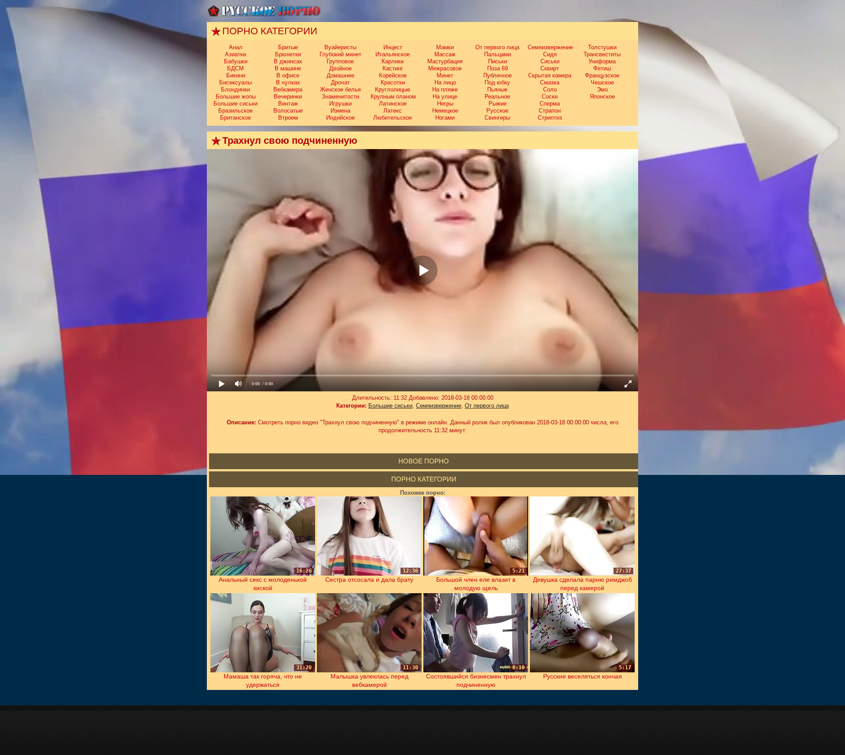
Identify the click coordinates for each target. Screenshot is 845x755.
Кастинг (392, 68)
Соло (550, 89)
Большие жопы (236, 96)
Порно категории (423, 479)
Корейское (393, 75)
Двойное (340, 68)
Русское (497, 110)
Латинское (393, 103)
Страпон (550, 110)
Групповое (340, 61)
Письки (497, 61)
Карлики (393, 61)
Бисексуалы (235, 82)
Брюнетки (288, 54)
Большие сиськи (235, 103)
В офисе (287, 75)
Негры (445, 103)
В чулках (288, 82)
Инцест (392, 47)
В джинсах (288, 61)
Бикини (235, 75)
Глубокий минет (340, 54)
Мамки (445, 47)
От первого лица (497, 47)
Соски (550, 96)
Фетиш (602, 68)
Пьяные (497, 89)
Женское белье (340, 89)
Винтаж (288, 103)
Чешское (602, 82)
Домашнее (340, 75)
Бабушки (235, 61)
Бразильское (235, 110)
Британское (235, 117)
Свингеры (497, 117)
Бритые (288, 47)
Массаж (445, 54)
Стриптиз (550, 117)
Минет (445, 75)
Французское (602, 75)
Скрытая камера (549, 75)
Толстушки (602, 47)
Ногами (445, 117)
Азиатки (235, 54)
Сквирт (549, 68)
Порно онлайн (264, 11)
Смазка (549, 82)
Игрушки (340, 103)
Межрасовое (445, 68)
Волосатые (288, 110)
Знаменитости (340, 96)
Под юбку (497, 82)
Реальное (497, 96)
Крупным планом (393, 96)
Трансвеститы (602, 54)
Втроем (288, 117)
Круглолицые (392, 89)
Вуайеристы (340, 47)
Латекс (392, 110)
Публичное (497, 75)
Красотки (393, 82)
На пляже (445, 89)
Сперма (550, 103)
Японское (602, 96)
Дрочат (340, 82)
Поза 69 (497, 68)
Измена (340, 110)
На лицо (445, 82)
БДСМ (235, 68)
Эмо (602, 89)
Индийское (340, 117)
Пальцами (497, 54)
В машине (288, 68)
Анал (235, 47)
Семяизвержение (550, 47)
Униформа (602, 61)
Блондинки (235, 89)
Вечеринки (288, 96)
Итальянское (392, 54)
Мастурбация (445, 61)
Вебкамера (287, 89)
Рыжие (498, 103)
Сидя (550, 54)
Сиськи (549, 61)
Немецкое (445, 110)
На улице (445, 96)
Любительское (392, 117)
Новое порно (423, 461)
